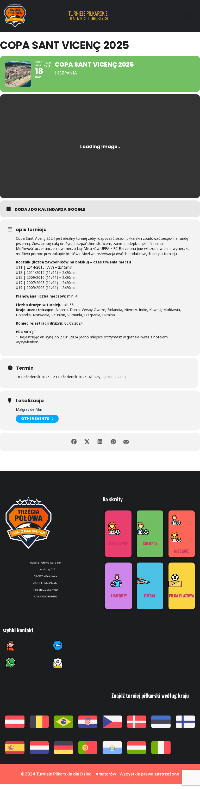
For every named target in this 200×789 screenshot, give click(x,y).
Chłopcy (150, 543)
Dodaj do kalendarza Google (50, 209)
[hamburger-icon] (189, 16)
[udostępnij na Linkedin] (100, 441)
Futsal (150, 595)
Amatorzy (118, 595)
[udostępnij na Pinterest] (113, 441)
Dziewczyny (118, 543)
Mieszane (181, 551)
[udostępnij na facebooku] (73, 441)
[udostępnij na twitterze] (86, 441)
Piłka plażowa (181, 595)
